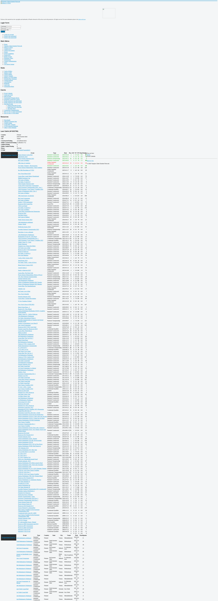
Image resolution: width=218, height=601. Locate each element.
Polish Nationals (22, 244)
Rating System (8, 56)
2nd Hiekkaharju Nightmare (25, 398)
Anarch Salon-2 (22, 267)
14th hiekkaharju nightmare (25, 222)
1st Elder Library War (24, 396)
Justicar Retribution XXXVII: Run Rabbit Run (30, 414)
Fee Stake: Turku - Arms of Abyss (27, 262)
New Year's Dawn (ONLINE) (26, 304)
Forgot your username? (10, 36)
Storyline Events (8, 104)
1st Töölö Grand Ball (24, 383)
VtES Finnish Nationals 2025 (26, 158)
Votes (5, 63)
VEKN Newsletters (9, 50)
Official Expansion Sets (10, 121)
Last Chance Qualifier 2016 (25, 389)
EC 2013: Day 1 (22, 455)
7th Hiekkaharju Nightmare (25, 355)
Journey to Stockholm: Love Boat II (27, 323)
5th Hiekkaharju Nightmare (25, 362)
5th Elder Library (22, 215)
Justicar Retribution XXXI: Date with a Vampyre (31, 427)
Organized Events (8, 537)
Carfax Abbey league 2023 (25, 258)
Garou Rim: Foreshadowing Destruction (29, 211)
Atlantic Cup (21, 288)
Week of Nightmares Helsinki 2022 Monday (30, 284)
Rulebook (6, 83)
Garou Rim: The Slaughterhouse (27, 286)
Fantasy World (22, 224)
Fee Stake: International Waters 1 (27, 318)
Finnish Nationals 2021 (24, 296)
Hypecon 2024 (22, 213)
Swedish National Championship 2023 (28, 229)
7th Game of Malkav (23, 180)
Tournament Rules (9, 86)
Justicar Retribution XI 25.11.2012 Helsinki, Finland (32, 468)
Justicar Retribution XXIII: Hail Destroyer (29, 446)
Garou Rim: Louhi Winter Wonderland (28, 176)
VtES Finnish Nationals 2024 (26, 183)
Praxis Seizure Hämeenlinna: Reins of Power (30, 275)
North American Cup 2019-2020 (13, 101)
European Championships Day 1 (27, 374)
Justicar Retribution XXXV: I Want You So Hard (31, 418)
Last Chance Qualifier (24, 426)
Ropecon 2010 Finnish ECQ (26, 506)
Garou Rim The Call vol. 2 (25, 353)
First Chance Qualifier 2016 (25, 385)
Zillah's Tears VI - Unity (24, 242)
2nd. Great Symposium (24, 325)
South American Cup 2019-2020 (13, 102)
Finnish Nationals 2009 (24, 518)
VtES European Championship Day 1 (28, 238)
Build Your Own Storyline (14, 107)
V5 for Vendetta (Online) (25, 301)
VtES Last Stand (22, 206)
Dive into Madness (23, 255)
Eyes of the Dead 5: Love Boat (26, 451)
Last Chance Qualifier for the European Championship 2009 (28, 515)
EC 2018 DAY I (22, 347)
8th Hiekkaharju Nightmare (25, 342)
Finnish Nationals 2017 (24, 364)
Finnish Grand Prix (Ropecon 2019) (28, 329)
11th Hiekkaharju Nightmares (26, 316)
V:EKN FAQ (7, 49)
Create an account (9, 34)
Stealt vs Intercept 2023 (24, 270)
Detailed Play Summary (10, 79)
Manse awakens (22, 332)
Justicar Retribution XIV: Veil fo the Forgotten (30, 464)
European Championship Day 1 (26, 424)
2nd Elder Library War (24, 394)
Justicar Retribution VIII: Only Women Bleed (30, 476)
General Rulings (8, 80)
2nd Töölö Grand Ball (24, 381)
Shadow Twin (22, 372)
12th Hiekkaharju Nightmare (26, 280)
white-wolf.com (81, 19)
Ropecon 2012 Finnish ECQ (26, 478)
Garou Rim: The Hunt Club (25, 273)
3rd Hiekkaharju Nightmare (24, 595)
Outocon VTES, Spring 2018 (26, 357)
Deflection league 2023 (24, 227)
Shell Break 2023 (23, 260)
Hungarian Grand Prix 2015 (25, 407)
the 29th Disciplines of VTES (26, 170)
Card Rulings (7, 82)
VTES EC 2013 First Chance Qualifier (28, 470)
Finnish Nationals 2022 (24, 278)
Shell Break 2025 (23, 156)
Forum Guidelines (9, 53)
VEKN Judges (8, 74)
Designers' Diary (8, 58)
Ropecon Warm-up (23, 251)
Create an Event (8, 95)
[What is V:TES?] (6, 3)
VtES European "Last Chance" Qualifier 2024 (30, 189)
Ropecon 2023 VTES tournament (27, 249)
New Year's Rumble (23, 294)
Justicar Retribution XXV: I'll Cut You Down (30, 444)
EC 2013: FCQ (22, 453)
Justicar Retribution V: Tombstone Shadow (29, 479)
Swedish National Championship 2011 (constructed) (32, 489)
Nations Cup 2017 (23, 375)
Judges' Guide (8, 72)
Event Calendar (8, 93)
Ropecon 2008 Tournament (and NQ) (28, 524)
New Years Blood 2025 (24, 173)
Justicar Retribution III (24, 485)
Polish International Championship (27, 345)
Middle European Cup (24, 178)
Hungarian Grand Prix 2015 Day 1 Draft (29, 412)
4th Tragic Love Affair (24, 291)
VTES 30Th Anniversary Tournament (28, 185)
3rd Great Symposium (22, 548)
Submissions (7, 59)
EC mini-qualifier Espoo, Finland (27, 522)
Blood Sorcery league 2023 (25, 265)
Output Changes (8, 76)
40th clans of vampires (24, 163)
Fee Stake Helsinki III (24, 487)
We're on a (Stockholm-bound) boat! (28, 459)
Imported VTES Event (24, 529)
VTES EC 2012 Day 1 (24, 472)
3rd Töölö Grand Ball (24, 377)
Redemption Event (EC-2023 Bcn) (27, 236)
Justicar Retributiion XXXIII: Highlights (29, 420)
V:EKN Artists (8, 123)
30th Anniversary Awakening (26, 195)
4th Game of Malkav (23, 200)
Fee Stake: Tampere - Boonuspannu (27, 165)
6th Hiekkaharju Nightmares (25, 359)
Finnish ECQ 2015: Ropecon (26, 405)
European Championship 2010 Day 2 (28, 498)
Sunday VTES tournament (25, 202)
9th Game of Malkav (23, 160)
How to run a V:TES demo (11, 113)
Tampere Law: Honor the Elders (27, 246)
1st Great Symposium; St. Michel (27, 368)
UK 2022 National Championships (27, 276)
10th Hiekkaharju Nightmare (26, 334)
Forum (6, 52)
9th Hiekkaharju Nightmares (25, 336)
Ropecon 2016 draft (23, 390)
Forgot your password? (10, 37)
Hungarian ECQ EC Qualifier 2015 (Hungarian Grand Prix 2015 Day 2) (31, 410)
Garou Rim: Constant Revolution (27, 298)
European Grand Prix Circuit (12, 99)
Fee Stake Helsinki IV (24, 481)
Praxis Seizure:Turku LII (24, 504)
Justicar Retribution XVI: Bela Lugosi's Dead (30, 463)
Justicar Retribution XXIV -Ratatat (27, 438)
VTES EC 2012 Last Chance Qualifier (28, 474)
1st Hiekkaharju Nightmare (25, 400)
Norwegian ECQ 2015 (24, 402)
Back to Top (90, 160)
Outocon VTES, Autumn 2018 (26, 344)
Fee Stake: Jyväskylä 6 (24, 182)
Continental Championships (11, 110)
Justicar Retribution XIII (24, 466)
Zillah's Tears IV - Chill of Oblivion (27, 314)
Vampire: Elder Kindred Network (13, 46)
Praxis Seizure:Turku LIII (25, 502)
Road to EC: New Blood (25, 309)
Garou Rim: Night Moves (25, 331)
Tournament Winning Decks (11, 98)
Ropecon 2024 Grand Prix (25, 204)
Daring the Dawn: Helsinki (25, 494)
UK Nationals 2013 (23, 448)
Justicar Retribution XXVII (25, 442)
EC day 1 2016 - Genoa (24, 387)
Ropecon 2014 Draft (23, 433)
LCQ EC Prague (22, 520)
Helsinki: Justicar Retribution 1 (26, 491)
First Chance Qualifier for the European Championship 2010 (28, 510)
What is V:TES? (8, 47)
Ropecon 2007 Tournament (25, 526)
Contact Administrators (10, 61)
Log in (2, 31)
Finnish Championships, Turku (26, 496)
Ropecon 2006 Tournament (25, 527)
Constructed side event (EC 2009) (27, 513)
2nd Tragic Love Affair (24, 351)
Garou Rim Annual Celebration (26, 379)
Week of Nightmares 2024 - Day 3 (27, 191)
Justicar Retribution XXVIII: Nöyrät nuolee (30, 440)
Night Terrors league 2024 (25, 219)
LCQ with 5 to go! (23, 349)
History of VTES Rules (10, 77)
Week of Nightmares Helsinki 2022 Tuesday (30, 282)
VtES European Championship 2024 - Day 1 (30, 187)
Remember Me (5, 30)
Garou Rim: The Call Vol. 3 (25, 338)
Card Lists (7, 85)
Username (3, 26)
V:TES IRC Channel (9, 124)
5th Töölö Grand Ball (24, 360)
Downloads (7, 120)
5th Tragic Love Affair (24, 248)
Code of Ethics (8, 71)
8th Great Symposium (24, 198)
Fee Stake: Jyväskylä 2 (24, 253)
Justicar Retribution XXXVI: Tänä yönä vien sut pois (32, 416)
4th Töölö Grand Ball (24, 366)
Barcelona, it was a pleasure (25, 232)
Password (3, 28)
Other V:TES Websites (10, 127)
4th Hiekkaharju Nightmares (25, 370)
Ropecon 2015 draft (23, 403)
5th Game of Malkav (23, 193)
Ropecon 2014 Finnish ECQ (26, 435)
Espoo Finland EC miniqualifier (26, 508)
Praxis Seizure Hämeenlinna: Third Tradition (30, 167)
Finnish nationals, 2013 (24, 461)
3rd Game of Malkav (23, 209)
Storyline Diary (11, 108)
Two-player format (9, 64)
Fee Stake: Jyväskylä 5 (24, 207)
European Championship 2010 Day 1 (28, 500)
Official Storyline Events (14, 105)
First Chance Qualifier (24, 422)
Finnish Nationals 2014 (24, 436)
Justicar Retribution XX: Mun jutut (27, 450)
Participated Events (9, 155)
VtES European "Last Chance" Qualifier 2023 (30, 240)
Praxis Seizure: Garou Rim (25, 155)
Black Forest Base (23, 340)
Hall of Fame (7, 96)
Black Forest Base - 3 (24, 307)
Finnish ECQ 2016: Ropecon (26, 392)
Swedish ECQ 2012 (23, 483)
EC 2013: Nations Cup (24, 457)
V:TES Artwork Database (11, 126)
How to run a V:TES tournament (13, 111)
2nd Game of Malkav (24, 217)
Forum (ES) (7, 55)
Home (5, 44)
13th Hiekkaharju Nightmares (26, 234)
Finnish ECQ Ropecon (24, 493)
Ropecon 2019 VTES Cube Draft (27, 327)
